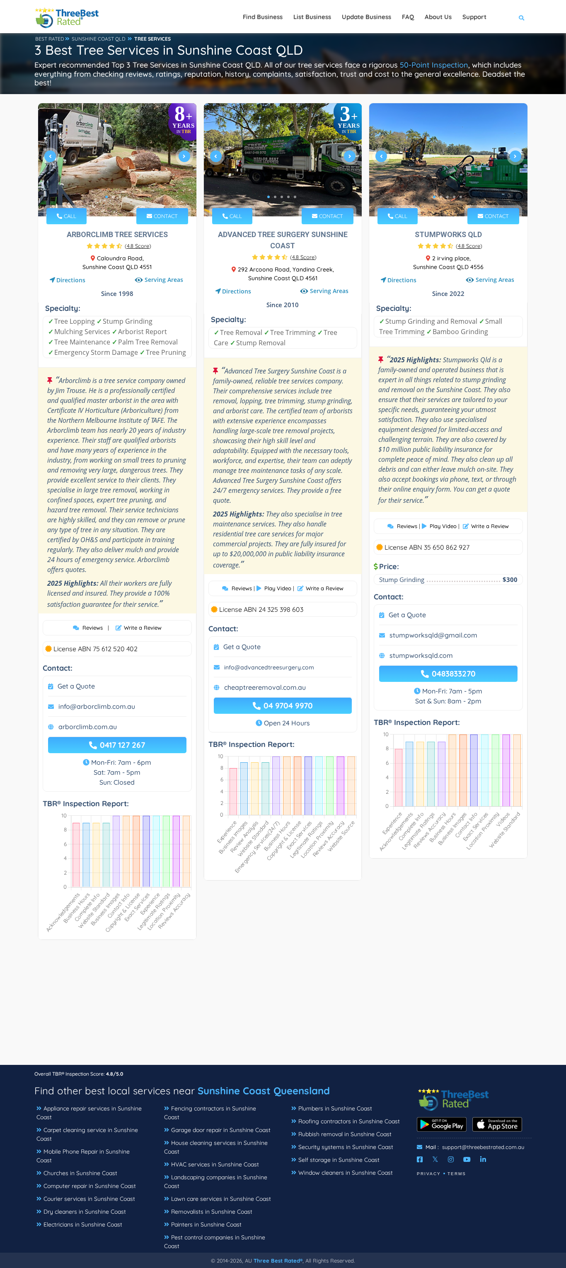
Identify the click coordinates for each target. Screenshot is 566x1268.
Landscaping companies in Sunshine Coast (215, 1181)
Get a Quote (76, 686)
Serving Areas (163, 280)
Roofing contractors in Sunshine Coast (349, 1121)
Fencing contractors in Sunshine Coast (210, 1113)
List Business (312, 17)
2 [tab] (113, 197)
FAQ (408, 17)
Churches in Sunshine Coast (80, 1173)
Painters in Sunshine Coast (206, 1224)
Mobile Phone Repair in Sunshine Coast (83, 1156)
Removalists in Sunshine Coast (211, 1211)
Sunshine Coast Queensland (264, 1090)
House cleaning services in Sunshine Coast (216, 1147)
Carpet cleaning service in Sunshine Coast (87, 1134)
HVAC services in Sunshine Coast (215, 1164)
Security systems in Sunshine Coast (345, 1147)
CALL (69, 216)
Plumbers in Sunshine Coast (335, 1108)
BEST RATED (49, 39)
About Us (438, 17)
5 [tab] (295, 197)
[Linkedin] (483, 1159)
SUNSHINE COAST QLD (99, 39)
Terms (456, 1173)
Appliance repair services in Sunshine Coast (89, 1113)
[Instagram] (451, 1159)
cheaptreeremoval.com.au (265, 687)
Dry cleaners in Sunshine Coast (85, 1211)
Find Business (263, 17)
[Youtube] (467, 1159)
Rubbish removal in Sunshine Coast (345, 1134)
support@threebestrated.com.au (483, 1147)
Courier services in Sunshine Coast (89, 1199)
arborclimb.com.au (87, 726)
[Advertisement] (283, 1006)
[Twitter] (435, 1159)
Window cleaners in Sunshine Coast (345, 1172)
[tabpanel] (117, 159)
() (138, 245)
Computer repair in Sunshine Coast (90, 1186)
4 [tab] (126, 197)
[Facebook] (420, 1159)
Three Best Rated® (278, 1260)
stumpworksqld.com (421, 655)
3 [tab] (120, 197)
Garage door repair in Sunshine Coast (221, 1130)
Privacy (429, 1173)
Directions (70, 280)
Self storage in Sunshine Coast (339, 1160)
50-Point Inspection (434, 65)
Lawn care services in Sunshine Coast (221, 1199)
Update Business (366, 17)
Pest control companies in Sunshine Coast (214, 1242)
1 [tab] (106, 197)
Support (474, 17)
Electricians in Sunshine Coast (83, 1224)
